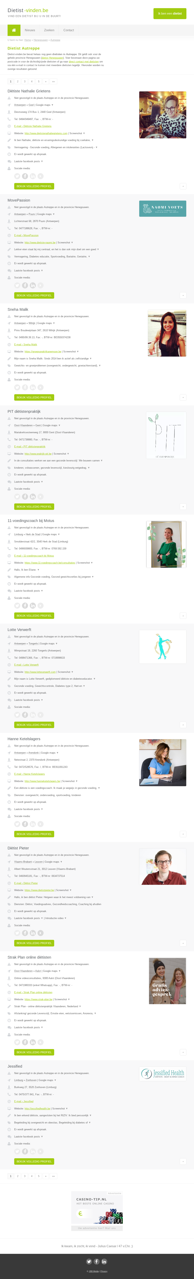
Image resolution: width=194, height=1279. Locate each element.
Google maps (45, 105)
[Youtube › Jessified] (41, 1151)
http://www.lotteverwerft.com (40, 672)
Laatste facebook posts (28, 161)
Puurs (32, 214)
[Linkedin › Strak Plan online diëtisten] (33, 1042)
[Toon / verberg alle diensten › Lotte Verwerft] (60, 686)
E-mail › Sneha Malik (25, 344)
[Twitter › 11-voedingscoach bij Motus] (17, 606)
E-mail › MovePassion (26, 235)
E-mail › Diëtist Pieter (26, 883)
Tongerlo (33, 643)
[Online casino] (99, 1193)
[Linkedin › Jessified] (33, 1151)
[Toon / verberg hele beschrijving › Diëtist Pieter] (60, 897)
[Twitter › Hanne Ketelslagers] (17, 824)
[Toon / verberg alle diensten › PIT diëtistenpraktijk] (60, 468)
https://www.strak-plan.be (38, 999)
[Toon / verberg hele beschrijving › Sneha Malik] (60, 359)
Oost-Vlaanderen (23, 425)
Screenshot (77, 133)
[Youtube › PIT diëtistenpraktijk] (41, 497)
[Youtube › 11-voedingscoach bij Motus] (41, 606)
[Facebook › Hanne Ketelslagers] (25, 824)
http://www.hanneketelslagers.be (42, 781)
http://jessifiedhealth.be (37, 1108)
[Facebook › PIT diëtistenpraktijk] (25, 497)
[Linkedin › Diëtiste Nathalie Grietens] (33, 176)
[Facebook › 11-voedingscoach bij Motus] (25, 606)
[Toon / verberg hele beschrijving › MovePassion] (60, 249)
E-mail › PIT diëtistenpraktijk (29, 446)
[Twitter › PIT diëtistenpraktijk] (17, 497)
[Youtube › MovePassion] (41, 285)
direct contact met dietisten (84, 61)
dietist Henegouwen (52, 57)
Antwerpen (20, 105)
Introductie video (56, 918)
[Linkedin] (104, 1262)
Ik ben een (170, 13)
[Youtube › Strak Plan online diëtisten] (41, 1042)
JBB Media (94, 1271)
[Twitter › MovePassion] (17, 285)
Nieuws (30, 30)
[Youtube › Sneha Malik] (41, 387)
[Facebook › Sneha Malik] (25, 387)
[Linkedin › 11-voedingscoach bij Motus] (33, 606)
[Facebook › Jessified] (25, 1151)
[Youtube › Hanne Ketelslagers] (41, 824)
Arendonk (33, 752)
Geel (31, 105)
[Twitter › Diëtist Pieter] (17, 933)
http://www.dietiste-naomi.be (40, 242)
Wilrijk (32, 323)
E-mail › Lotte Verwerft (26, 664)
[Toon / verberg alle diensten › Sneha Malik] (60, 366)
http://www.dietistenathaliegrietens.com (46, 133)
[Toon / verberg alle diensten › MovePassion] (60, 257)
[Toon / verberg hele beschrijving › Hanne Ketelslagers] (60, 788)
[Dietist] (14, 30)
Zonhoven (31, 1080)
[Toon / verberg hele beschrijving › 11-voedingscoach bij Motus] (60, 570)
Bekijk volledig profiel (34, 186)
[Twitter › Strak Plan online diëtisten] (17, 1042)
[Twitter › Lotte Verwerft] (17, 715)
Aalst (38, 971)
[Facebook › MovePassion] (25, 285)
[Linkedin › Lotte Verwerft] (33, 715)
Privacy (103, 1271)
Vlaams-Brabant (23, 861)
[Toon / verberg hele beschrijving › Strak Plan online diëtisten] (60, 1006)
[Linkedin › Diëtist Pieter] (33, 933)
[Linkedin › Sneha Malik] (33, 387)
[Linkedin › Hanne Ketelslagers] (33, 824)
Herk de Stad (33, 534)
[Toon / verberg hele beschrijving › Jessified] (60, 1115)
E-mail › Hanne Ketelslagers (29, 774)
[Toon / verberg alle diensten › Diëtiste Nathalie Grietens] (60, 147)
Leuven (39, 861)
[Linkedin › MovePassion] (33, 285)
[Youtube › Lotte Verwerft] (41, 715)
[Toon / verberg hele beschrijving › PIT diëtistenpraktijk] (60, 461)
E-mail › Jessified (23, 1101)
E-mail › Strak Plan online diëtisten (33, 992)
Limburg (18, 534)
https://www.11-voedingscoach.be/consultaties (50, 562)
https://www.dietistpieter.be (39, 890)
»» (53, 81)
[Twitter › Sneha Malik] (17, 387)
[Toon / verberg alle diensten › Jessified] (60, 1123)
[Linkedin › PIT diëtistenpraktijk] (33, 497)
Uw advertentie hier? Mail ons (97, 1228)
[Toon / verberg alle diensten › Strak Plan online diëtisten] (60, 1013)
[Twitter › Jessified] (17, 1151)
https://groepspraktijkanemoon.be (43, 351)
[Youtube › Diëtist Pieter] (41, 933)
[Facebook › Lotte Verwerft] (25, 715)
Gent (38, 425)
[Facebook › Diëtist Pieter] (25, 933)
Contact (68, 30)
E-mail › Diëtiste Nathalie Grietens (33, 126)
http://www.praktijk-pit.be (38, 453)
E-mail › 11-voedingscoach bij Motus (34, 555)
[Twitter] (89, 1262)
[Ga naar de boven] (183, 186)
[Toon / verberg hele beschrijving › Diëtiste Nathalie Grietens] (60, 140)
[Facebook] (97, 1262)
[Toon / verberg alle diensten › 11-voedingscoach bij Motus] (60, 577)
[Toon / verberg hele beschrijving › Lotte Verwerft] (60, 679)
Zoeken (49, 30)
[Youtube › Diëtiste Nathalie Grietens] (41, 176)
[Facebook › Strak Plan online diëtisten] (25, 1042)
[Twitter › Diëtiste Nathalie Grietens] (17, 176)
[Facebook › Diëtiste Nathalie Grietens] (25, 176)
